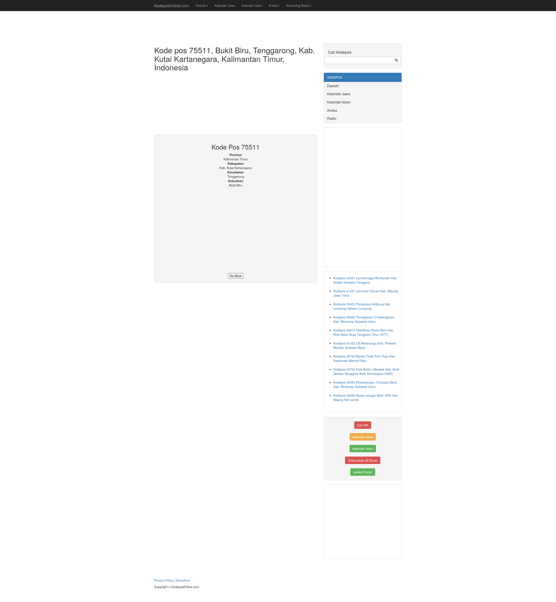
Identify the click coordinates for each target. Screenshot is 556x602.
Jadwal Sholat (362, 472)
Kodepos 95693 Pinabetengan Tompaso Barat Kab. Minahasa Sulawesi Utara (365, 384)
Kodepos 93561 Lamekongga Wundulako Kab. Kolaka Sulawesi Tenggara (365, 280)
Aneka (273, 5)
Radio (331, 118)
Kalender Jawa (225, 5)
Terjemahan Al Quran (362, 460)
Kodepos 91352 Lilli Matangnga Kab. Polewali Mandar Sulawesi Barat (364, 345)
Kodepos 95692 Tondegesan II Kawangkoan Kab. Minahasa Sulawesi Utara (363, 319)
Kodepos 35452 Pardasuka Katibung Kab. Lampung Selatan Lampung (362, 306)
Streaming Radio (297, 5)
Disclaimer (183, 580)
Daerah (201, 5)
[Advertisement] (235, 104)
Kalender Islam (252, 5)
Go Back (236, 276)
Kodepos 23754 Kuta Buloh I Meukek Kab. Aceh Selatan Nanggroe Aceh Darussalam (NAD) (366, 371)
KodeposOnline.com (171, 5)
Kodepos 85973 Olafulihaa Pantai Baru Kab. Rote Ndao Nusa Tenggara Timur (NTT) (363, 332)
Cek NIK (362, 425)
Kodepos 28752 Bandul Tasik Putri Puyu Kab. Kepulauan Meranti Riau (364, 358)
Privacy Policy (163, 580)
